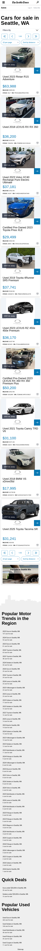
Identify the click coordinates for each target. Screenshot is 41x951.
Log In (30, 8)
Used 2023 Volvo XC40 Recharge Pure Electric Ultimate (16, 180)
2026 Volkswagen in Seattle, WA (14, 851)
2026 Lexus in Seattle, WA (11, 801)
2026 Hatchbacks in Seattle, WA (13, 833)
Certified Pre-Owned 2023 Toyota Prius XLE (18, 228)
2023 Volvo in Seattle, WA (11, 776)
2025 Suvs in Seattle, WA (11, 633)
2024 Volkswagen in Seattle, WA (14, 764)
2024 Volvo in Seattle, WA (11, 789)
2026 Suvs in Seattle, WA (11, 670)
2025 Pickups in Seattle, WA (12, 814)
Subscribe (37, 8)
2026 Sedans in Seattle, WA (12, 783)
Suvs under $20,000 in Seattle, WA (14, 889)
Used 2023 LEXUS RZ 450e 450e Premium (19, 329)
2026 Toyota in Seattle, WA (12, 676)
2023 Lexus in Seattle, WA (11, 695)
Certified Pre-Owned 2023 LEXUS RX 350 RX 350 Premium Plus (18, 381)
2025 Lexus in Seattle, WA (11, 720)
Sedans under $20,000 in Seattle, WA (15, 895)
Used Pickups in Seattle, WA (12, 938)
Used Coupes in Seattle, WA (12, 944)
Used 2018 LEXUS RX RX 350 (20, 127)
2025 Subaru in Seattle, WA (12, 701)
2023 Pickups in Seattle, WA (12, 820)
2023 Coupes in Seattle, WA (12, 858)
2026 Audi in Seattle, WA (11, 870)
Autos (3, 7)
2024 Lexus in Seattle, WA (11, 683)
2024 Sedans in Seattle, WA (12, 664)
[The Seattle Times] (20, 2)
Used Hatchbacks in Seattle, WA (13, 931)
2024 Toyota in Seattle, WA (12, 651)
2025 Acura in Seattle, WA (12, 770)
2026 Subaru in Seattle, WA (12, 864)
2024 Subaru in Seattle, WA (12, 733)
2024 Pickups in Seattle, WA (12, 758)
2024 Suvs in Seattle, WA (11, 639)
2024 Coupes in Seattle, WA (12, 839)
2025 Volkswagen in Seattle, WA (14, 689)
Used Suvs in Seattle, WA (11, 919)
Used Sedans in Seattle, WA (12, 925)
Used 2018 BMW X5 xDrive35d (14, 480)
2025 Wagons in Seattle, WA (12, 826)
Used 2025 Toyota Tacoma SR (20, 529)
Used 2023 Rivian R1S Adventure (16, 78)
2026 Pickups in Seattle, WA (12, 845)
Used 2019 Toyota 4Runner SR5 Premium (18, 279)
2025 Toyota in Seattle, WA (12, 658)
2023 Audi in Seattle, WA (11, 726)
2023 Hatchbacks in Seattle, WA (13, 751)
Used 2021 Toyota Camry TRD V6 (20, 429)
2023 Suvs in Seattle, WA (11, 645)
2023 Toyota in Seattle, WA (12, 714)
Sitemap (21, 949)
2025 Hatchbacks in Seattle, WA (13, 795)
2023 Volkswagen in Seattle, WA (14, 739)
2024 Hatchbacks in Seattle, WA (13, 808)
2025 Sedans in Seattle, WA (12, 708)
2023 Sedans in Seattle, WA (12, 745)
